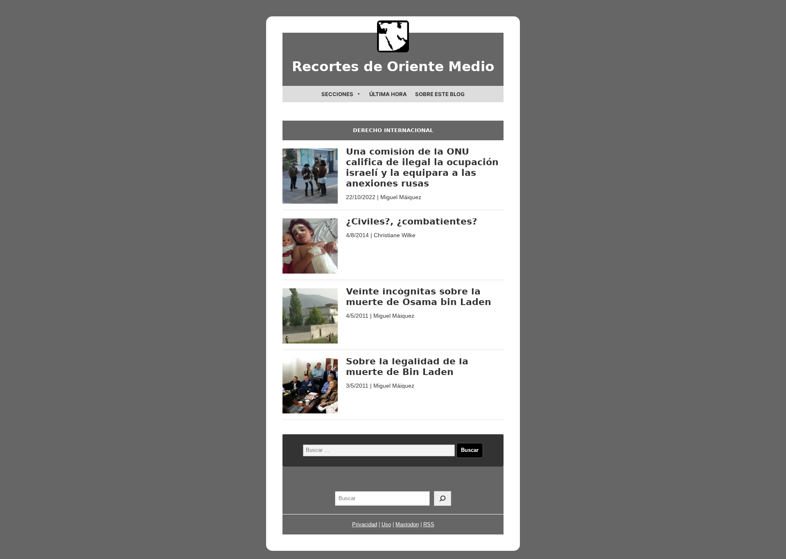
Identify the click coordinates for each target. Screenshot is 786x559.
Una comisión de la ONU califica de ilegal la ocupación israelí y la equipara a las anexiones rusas (422, 167)
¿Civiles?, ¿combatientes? (411, 221)
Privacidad (364, 524)
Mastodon (407, 524)
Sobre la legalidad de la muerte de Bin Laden (407, 366)
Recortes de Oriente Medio (393, 66)
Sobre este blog (440, 94)
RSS (428, 524)
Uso (386, 524)
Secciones (337, 94)
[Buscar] (442, 498)
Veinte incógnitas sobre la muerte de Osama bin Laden (418, 296)
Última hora (388, 94)
